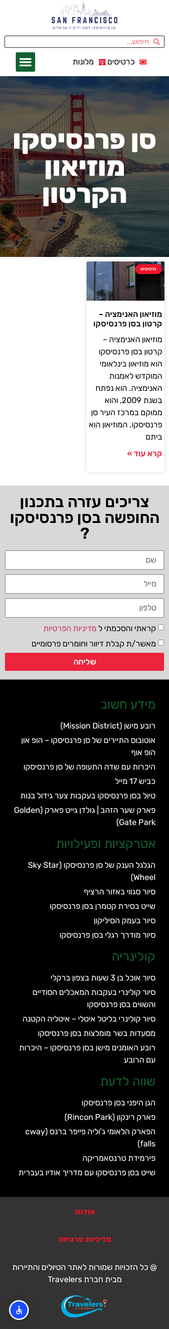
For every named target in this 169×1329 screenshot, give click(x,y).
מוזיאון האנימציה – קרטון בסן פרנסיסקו (127, 319)
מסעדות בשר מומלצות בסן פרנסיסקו (96, 1033)
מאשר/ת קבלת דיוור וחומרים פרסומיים (94, 644)
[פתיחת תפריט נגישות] (19, 1310)
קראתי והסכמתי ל (99, 628)
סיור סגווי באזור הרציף (119, 892)
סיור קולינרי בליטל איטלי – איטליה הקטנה (89, 1019)
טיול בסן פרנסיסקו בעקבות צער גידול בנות (87, 796)
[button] (26, 62)
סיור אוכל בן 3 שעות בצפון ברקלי (102, 978)
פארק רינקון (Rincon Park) (109, 1117)
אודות (85, 1212)
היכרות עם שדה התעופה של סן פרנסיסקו (89, 767)
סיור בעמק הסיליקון (124, 921)
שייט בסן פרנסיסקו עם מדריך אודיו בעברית (86, 1173)
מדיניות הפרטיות (69, 628)
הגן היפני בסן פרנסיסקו (118, 1103)
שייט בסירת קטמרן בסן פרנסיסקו (102, 906)
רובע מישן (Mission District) (107, 726)
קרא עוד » (144, 453)
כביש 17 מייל (135, 781)
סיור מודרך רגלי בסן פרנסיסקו (107, 935)
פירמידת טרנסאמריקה (118, 1158)
